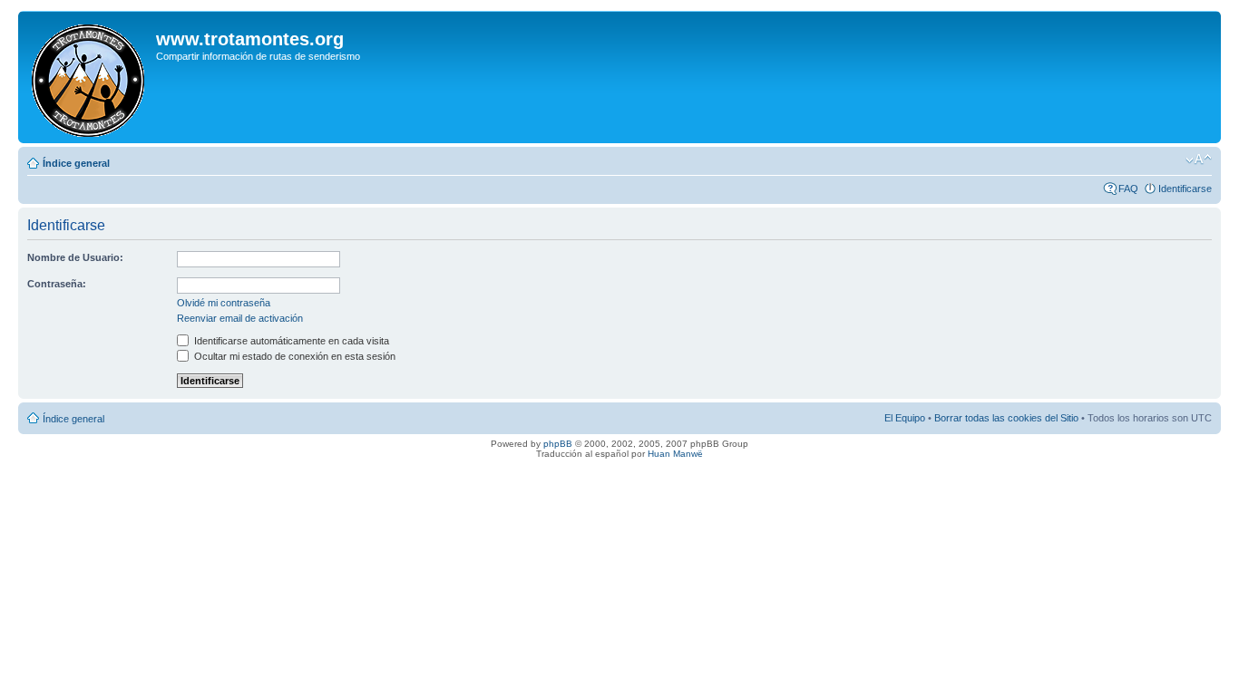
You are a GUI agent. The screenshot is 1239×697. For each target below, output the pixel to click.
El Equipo (904, 417)
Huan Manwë (675, 454)
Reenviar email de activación (240, 318)
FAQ (1128, 188)
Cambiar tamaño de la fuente (1198, 159)
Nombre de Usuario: (75, 257)
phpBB (557, 444)
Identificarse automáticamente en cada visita (290, 340)
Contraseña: (56, 283)
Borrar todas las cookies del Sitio (1006, 417)
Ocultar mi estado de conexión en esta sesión (293, 356)
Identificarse (1185, 188)
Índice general (76, 163)
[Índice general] (89, 77)
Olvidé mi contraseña (223, 302)
